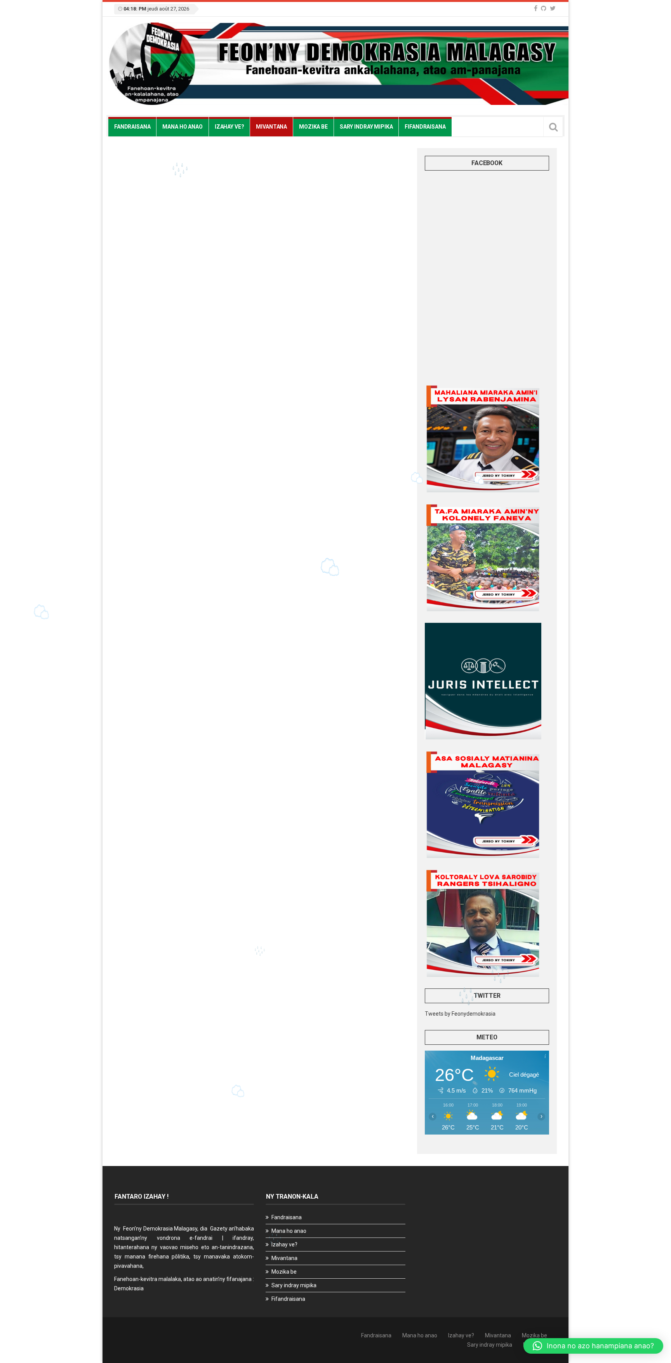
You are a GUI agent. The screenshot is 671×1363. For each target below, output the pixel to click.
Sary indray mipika (366, 127)
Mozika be (313, 127)
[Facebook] (536, 8)
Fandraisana (132, 127)
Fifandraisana (425, 127)
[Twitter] (553, 8)
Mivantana (271, 127)
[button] (593, 1346)
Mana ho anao (182, 127)
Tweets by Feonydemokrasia (460, 1014)
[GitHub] (544, 8)
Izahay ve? (229, 127)
